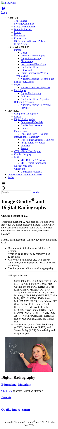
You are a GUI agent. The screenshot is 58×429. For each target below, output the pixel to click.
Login (4, 11)
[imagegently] (8, 2)
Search (35, 192)
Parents (6, 397)
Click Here (6, 391)
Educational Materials (16, 384)
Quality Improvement (15, 409)
